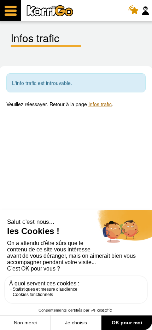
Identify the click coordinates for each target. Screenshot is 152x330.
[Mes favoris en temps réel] (135, 10)
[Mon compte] (146, 10)
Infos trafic (100, 104)
